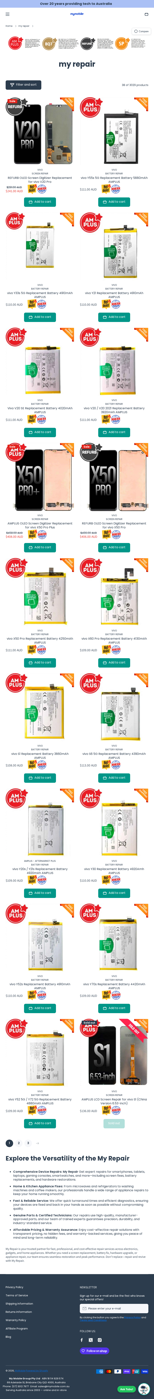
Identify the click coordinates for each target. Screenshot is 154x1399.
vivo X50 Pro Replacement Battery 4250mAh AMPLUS (40, 641)
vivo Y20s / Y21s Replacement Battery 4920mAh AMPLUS (40, 871)
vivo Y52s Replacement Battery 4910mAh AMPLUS (40, 986)
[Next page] (36, 1143)
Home (9, 26)
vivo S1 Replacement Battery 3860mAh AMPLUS (40, 756)
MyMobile (20, 1370)
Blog (8, 1336)
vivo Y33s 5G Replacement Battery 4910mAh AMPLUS (40, 295)
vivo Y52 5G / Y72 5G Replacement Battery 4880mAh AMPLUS (40, 1101)
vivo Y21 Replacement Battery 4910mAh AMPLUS (114, 295)
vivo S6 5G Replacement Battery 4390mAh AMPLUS (114, 756)
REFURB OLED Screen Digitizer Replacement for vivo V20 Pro (40, 180)
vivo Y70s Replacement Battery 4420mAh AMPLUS (114, 986)
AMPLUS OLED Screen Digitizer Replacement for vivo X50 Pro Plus (40, 526)
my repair (23, 26)
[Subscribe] (143, 1308)
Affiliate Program (17, 1328)
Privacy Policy (14, 1287)
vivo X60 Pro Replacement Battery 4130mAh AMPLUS (114, 641)
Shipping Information (19, 1304)
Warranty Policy (16, 1320)
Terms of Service (17, 1295)
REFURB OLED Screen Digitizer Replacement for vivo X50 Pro (114, 526)
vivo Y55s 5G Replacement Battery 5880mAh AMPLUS (114, 180)
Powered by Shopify (37, 1370)
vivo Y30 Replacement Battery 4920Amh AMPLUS (114, 871)
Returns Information (19, 1312)
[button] (146, 14)
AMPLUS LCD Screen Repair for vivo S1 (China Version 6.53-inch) (114, 1101)
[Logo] (77, 14)
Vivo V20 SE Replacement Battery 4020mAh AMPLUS (40, 410)
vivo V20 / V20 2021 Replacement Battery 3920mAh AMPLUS (114, 410)
